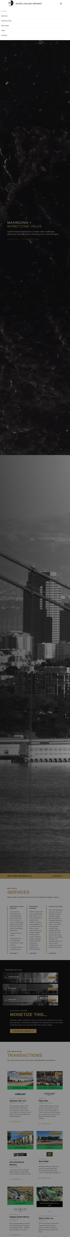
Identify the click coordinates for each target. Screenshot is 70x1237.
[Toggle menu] (61, 3)
